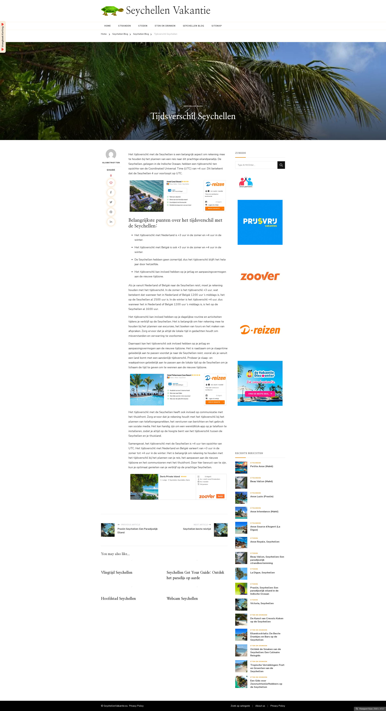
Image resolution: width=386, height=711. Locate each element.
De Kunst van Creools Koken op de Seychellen (266, 620)
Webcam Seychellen (182, 599)
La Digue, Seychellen (262, 572)
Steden (142, 26)
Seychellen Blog (193, 26)
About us (260, 706)
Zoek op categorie (240, 706)
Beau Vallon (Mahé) (261, 481)
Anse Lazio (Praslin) (262, 496)
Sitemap (217, 26)
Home (107, 26)
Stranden (124, 26)
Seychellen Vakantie (168, 11)
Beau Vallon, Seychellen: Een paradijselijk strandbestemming (267, 560)
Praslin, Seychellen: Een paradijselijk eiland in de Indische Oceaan (264, 591)
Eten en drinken (165, 26)
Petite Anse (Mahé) (261, 466)
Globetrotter (111, 162)
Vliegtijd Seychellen (116, 572)
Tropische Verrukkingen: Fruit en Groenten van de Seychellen (267, 668)
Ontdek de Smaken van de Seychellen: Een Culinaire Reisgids (265, 652)
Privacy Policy (136, 706)
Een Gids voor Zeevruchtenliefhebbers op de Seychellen (266, 684)
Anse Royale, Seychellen (264, 541)
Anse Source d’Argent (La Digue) (265, 528)
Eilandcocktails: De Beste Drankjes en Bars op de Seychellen (265, 636)
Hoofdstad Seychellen (118, 599)
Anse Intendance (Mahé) (264, 511)
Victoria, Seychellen (262, 603)
